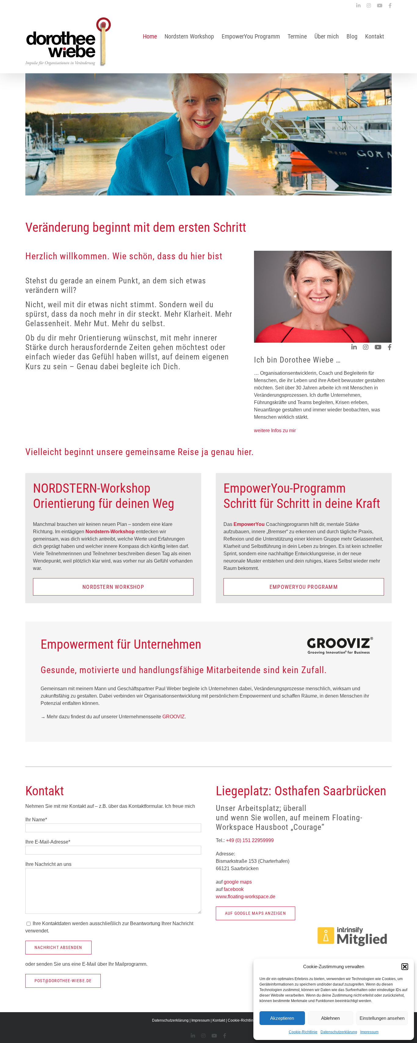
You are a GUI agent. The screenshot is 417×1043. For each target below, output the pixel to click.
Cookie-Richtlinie (303, 1032)
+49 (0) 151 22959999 (249, 840)
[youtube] (378, 347)
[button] (405, 967)
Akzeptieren (282, 1018)
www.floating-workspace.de (245, 896)
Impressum (369, 1032)
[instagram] (365, 347)
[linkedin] (354, 347)
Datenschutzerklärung (339, 1032)
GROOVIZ (173, 716)
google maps (238, 881)
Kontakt (218, 1020)
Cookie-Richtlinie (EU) (246, 1020)
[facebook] (390, 347)
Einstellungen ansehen (382, 1018)
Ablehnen (330, 1018)
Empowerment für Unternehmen (121, 644)
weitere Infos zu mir (275, 430)
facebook (234, 889)
